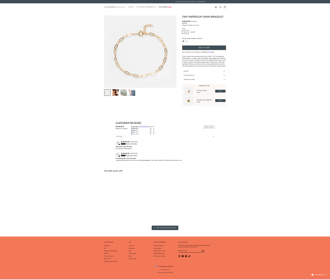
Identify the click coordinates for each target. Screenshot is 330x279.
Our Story (131, 245)
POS (158, 272)
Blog (130, 256)
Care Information (189, 75)
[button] (186, 21)
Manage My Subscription (110, 251)
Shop (130, 7)
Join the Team (132, 259)
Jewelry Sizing (132, 253)
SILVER (193, 32)
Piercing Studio (158, 248)
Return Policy (107, 259)
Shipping (184, 25)
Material (186, 71)
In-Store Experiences (146, 7)
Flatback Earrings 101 (159, 253)
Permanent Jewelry (159, 245)
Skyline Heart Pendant (204, 100)
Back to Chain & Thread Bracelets (166, 227)
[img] (125, 142)
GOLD (185, 32)
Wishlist (106, 253)
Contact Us (107, 245)
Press (130, 251)
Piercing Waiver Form (159, 251)
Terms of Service (108, 256)
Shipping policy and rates (111, 261)
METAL (184, 29)
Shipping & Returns (189, 79)
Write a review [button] (209, 127)
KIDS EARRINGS (165, 7)
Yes (187, 41)
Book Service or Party (159, 256)
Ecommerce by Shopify (167, 272)
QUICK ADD (118, 203)
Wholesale (132, 248)
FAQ (105, 248)
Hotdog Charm (202, 90)
